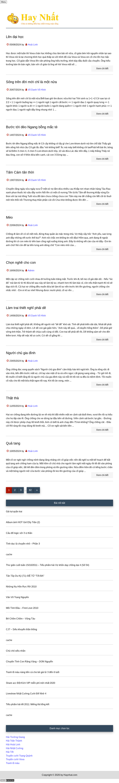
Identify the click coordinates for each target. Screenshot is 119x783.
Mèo (9, 217)
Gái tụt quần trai (14, 511)
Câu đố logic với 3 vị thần (19, 533)
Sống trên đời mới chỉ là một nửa (31, 82)
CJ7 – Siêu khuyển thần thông (21, 629)
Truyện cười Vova (15, 759)
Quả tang (13, 443)
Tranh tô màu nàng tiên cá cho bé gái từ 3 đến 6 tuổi (32, 672)
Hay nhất (59, 18)
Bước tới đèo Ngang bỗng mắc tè (31, 127)
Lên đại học (15, 37)
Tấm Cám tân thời (20, 172)
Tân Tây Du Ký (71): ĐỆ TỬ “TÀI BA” (25, 576)
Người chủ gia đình (20, 353)
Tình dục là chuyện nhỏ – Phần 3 (23, 543)
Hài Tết (9, 752)
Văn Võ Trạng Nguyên (17, 597)
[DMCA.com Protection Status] (7, 781)
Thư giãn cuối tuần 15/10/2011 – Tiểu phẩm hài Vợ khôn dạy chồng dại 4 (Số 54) (47, 565)
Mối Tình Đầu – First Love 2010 (22, 608)
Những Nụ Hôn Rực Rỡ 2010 (21, 586)
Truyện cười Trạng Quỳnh (19, 755)
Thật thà (12, 398)
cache (9, 554)
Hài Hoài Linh (13, 744)
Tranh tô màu (12, 763)
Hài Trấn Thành (14, 740)
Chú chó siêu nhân (15, 651)
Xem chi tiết (102, 68)
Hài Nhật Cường (14, 748)
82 (31, 490)
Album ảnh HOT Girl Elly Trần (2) (23, 522)
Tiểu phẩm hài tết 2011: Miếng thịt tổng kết (27, 704)
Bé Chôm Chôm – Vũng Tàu (20, 618)
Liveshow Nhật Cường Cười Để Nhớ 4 (26, 693)
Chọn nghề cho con (21, 262)
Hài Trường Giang (15, 737)
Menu (3, 2)
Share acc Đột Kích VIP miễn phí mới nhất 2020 (30, 683)
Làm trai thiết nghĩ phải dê (26, 308)
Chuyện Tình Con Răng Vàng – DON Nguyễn (29, 661)
